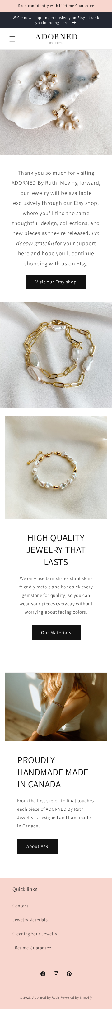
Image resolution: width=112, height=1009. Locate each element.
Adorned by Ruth (45, 997)
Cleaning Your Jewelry (34, 934)
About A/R (37, 846)
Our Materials (56, 632)
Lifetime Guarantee (31, 948)
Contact (20, 906)
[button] (12, 39)
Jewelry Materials (30, 920)
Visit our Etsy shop (56, 282)
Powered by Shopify (76, 997)
